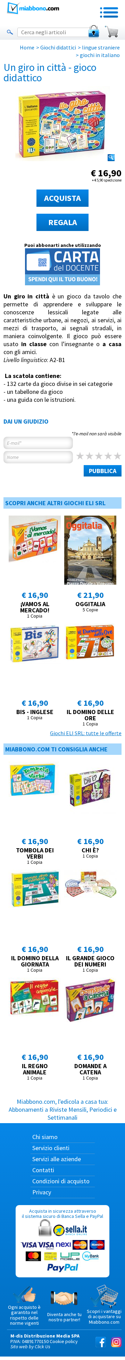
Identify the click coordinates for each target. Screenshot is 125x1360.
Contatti (43, 1170)
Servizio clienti (50, 1148)
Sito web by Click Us (30, 1346)
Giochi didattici (58, 47)
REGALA (62, 222)
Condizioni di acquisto (61, 1181)
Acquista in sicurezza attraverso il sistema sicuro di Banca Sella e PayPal (62, 1213)
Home (27, 47)
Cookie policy (64, 1341)
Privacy (41, 1192)
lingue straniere (101, 47)
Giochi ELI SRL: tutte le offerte (86, 733)
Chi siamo (45, 1137)
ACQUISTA (62, 198)
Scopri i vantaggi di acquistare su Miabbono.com (104, 1316)
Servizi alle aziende (56, 1159)
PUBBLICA (102, 471)
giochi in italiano (100, 55)
